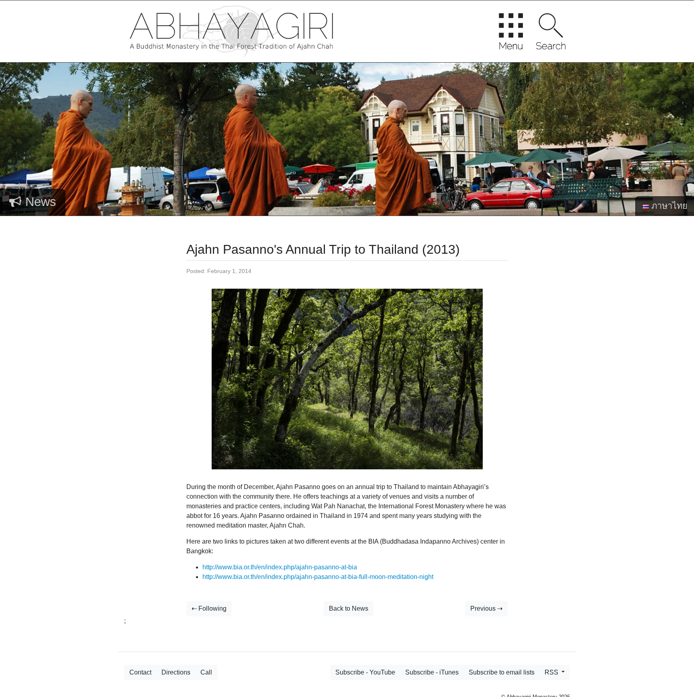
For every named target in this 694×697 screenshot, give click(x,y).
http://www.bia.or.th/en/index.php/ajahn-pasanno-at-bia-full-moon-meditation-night (317, 576)
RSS (552, 672)
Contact (140, 672)
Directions (175, 672)
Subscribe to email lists (502, 672)
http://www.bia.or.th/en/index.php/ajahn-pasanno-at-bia (279, 567)
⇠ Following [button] (209, 608)
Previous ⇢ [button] (486, 608)
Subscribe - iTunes (432, 672)
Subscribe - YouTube (365, 672)
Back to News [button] (348, 608)
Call (206, 672)
